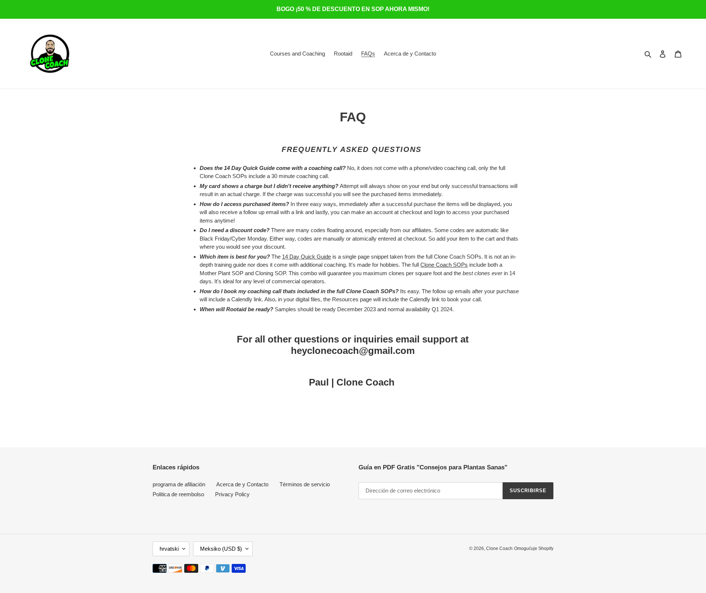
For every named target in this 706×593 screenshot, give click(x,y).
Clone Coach (499, 548)
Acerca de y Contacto (242, 484)
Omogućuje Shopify (533, 548)
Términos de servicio (304, 484)
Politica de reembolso (178, 494)
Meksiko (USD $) (221, 549)
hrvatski (169, 549)
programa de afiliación (179, 484)
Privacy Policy (232, 494)
